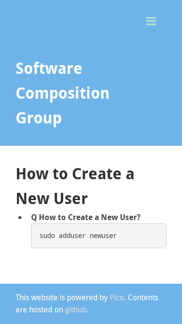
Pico (117, 297)
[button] (154, 20)
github (75, 309)
